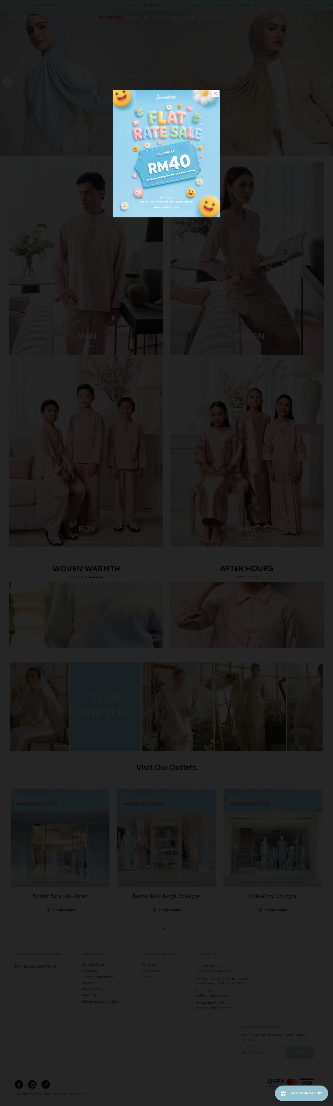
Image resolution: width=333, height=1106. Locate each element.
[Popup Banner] (166, 216)
